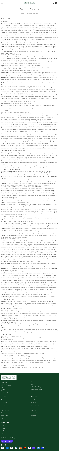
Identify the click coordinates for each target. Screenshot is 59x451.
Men (32, 379)
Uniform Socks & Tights (36, 387)
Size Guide (3, 413)
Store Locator (4, 415)
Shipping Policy (34, 402)
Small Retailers (34, 413)
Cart (2, 433)
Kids (32, 384)
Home (22, 13)
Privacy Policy (34, 410)
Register (3, 428)
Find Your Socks (5, 410)
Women (32, 381)
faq (2, 418)
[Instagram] (5, 445)
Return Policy (34, 399)
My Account (4, 430)
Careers (3, 405)
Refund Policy (34, 407)
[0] (56, 3)
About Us (3, 399)
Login (2, 425)
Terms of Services (35, 405)
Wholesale (33, 415)
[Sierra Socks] (29, 3)
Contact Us (4, 402)
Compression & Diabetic (36, 389)
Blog (2, 407)
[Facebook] (1, 445)
